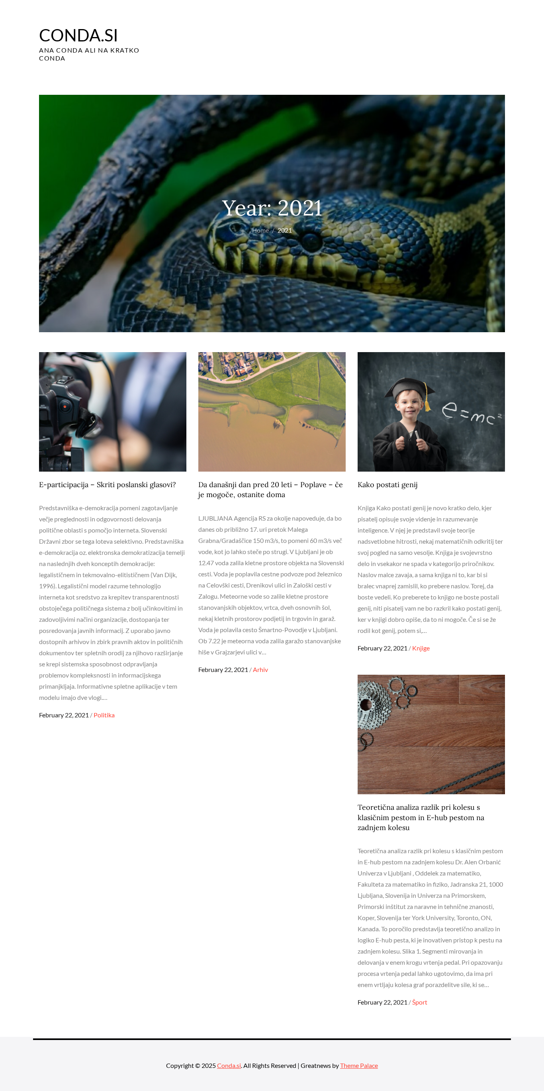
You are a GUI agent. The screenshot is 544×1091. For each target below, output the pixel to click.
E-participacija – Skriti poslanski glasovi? (107, 484)
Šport (419, 1002)
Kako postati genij (388, 484)
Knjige (421, 648)
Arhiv (260, 669)
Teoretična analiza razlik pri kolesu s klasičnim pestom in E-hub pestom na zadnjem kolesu (421, 817)
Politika (104, 715)
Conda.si (78, 35)
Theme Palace (359, 1065)
